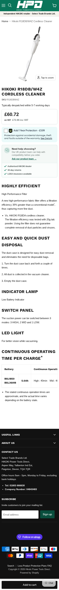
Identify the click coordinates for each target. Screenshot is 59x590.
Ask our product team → (24, 159)
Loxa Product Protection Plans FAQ (35, 566)
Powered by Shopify (29, 573)
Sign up (47, 514)
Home (5, 21)
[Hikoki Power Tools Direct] (29, 6)
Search (10, 566)
